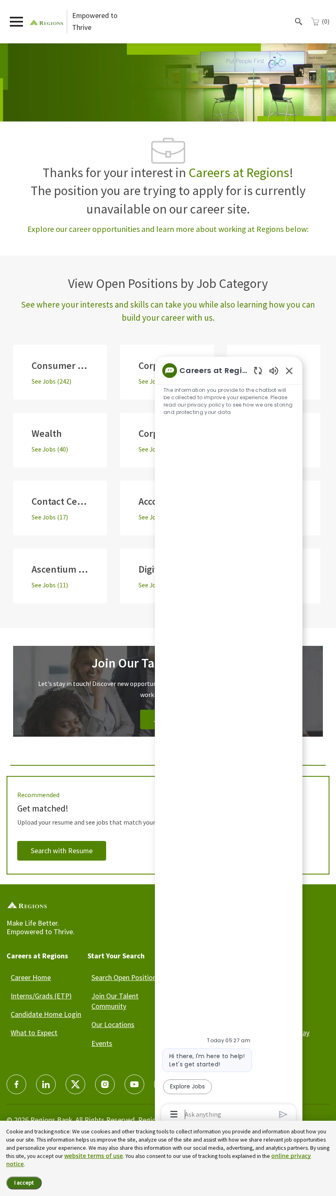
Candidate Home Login (46, 1014)
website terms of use (93, 1156)
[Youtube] (134, 1084)
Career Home (31, 977)
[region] (228, 742)
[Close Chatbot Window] (289, 370)
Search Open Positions (125, 977)
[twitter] (75, 1084)
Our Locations (112, 1024)
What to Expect (34, 1032)
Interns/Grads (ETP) (41, 995)
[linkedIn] (46, 1084)
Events (101, 1043)
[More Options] (174, 1114)
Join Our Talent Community (114, 1001)
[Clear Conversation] (258, 370)
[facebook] (16, 1084)
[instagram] (105, 1084)
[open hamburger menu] (16, 21)
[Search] (299, 22)
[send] (283, 1114)
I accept (24, 1182)
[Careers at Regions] (47, 21)
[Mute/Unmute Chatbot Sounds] (274, 370)
